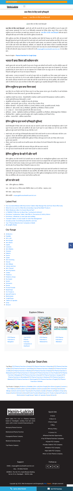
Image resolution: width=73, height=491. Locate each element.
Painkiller (8, 236)
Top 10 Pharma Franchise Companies (53, 438)
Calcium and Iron (11, 266)
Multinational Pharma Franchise (15, 432)
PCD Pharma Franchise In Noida (41, 371)
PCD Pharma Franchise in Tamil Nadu (22, 369)
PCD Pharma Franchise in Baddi (43, 369)
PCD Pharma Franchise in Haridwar (39, 377)
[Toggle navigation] (24, 6)
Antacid (8, 305)
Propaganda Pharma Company (14, 436)
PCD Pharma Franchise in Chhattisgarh (25, 379)
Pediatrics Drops (11, 277)
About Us (53, 419)
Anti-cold (8, 238)
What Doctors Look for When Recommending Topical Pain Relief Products (28, 208)
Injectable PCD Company (53, 451)
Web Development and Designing (32, 484)
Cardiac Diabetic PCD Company (53, 445)
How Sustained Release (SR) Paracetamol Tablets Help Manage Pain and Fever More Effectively (34, 206)
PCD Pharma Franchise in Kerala (21, 366)
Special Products (11, 294)
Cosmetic (8, 247)
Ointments (9, 283)
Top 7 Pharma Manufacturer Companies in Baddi (20, 223)
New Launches (26, 389)
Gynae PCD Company (53, 442)
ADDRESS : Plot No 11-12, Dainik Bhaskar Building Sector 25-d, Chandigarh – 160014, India (20, 473)
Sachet (8, 281)
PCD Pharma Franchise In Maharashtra (43, 339)
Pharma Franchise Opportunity (53, 435)
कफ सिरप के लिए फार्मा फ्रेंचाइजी (40, 17)
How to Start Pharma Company (52, 454)
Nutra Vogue (53, 422)
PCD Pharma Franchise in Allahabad (59, 339)
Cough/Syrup (10, 298)
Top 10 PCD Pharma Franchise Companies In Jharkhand (28, 341)
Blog (52, 425)
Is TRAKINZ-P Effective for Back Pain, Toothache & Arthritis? (24, 212)
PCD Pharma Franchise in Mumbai (21, 371)
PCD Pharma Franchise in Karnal (31, 375)
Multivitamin (9, 296)
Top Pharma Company (12, 445)
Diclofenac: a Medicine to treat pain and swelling (20, 216)
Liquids (8, 245)
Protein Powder (10, 288)
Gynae (8, 258)
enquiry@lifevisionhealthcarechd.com (48, 49)
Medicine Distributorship (13, 441)
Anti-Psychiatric (10, 270)
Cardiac (8, 273)
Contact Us (53, 432)
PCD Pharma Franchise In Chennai (24, 373)
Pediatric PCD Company (53, 448)
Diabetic (8, 253)
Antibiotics (9, 234)
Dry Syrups (9, 279)
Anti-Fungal (9, 240)
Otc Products (10, 292)
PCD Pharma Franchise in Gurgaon (52, 375)
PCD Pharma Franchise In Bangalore (11, 339)
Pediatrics (9, 275)
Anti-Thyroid (9, 268)
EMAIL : (9, 466)
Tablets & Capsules (11, 300)
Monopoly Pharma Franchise (14, 427)
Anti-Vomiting (10, 260)
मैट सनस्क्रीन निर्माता (11, 225)
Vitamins (8, 251)
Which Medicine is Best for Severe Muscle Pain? (20, 210)
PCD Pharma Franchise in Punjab (47, 379)
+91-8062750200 (22, 469)
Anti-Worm (9, 243)
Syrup (7, 303)
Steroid (8, 262)
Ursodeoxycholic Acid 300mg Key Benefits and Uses (21, 221)
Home (25, 17)
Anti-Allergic (9, 264)
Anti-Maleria (9, 249)
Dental (8, 285)
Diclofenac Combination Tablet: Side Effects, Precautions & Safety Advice (28, 214)
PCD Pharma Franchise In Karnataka (42, 366)
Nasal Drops (9, 290)
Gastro (8, 255)
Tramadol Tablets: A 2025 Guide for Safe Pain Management (24, 219)
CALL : (15, 469)
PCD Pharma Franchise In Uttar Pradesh (47, 373)
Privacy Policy (53, 429)
